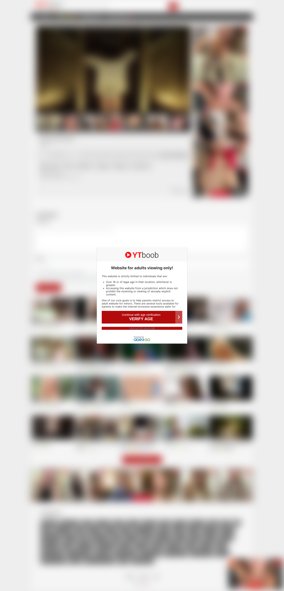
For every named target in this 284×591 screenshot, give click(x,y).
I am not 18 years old (142, 328)
